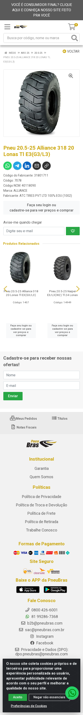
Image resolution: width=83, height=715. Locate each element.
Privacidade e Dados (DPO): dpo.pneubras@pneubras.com (41, 651)
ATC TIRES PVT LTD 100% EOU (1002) (45, 195)
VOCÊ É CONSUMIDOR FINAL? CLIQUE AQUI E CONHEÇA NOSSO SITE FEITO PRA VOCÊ (41, 10)
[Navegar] (5, 289)
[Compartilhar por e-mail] (37, 166)
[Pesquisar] (74, 37)
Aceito (17, 697)
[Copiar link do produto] (46, 166)
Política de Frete (41, 513)
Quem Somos (41, 477)
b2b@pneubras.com (44, 623)
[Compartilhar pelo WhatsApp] (7, 166)
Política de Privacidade (41, 496)
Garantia (42, 468)
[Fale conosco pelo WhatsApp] (72, 693)
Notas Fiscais (26, 427)
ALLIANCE (20, 190)
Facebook (44, 643)
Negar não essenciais (49, 697)
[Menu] (7, 27)
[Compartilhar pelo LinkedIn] (27, 166)
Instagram (44, 636)
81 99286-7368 (44, 616)
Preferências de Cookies (29, 706)
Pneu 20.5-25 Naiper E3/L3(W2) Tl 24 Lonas (62, 293)
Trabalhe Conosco (41, 530)
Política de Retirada (41, 522)
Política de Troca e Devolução (41, 505)
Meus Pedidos (26, 418)
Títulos (62, 418)
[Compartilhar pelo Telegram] (17, 166)
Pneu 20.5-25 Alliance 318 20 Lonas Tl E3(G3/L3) (21, 293)
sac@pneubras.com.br (44, 630)
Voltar (72, 51)
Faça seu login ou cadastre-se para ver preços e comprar (41, 207)
